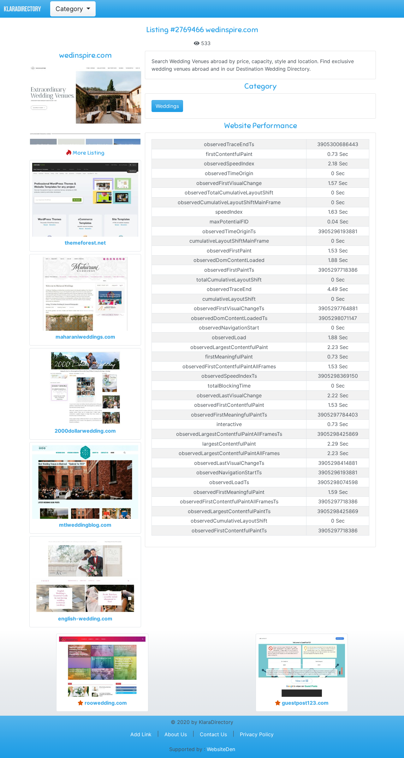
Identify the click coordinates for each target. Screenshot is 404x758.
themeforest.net (85, 243)
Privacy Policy (257, 734)
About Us (175, 734)
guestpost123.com (305, 703)
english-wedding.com (85, 618)
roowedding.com (105, 703)
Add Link (141, 734)
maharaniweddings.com (85, 337)
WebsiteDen (221, 749)
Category (70, 9)
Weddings (167, 106)
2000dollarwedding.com (85, 431)
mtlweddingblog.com (85, 525)
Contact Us (213, 734)
